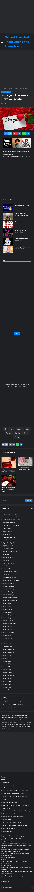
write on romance (8, 678)
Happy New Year (8, 545)
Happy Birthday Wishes (8, 857)
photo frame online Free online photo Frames (16, 811)
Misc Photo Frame (8, 563)
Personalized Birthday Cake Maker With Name (14, 877)
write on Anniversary (9, 589)
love (12, 429)
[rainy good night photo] (8, 207)
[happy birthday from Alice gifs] (8, 241)
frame (16, 697)
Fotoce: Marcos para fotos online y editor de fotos (16, 867)
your (17, 437)
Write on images (12, 88)
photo (9, 433)
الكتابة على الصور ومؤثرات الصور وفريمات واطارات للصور (16, 871)
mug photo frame (8, 566)
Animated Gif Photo (8, 785)
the (26, 704)
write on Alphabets (8, 583)
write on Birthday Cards (10, 597)
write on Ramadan (8, 675)
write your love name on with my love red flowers (8, 489)
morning (18, 701)
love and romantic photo (10, 551)
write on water (7, 684)
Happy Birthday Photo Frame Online (13, 793)
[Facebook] (3, 444)
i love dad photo (20, 222)
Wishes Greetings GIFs (9, 577)
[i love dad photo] (8, 224)
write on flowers (23, 88)
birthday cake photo (9, 522)
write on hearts (7, 638)
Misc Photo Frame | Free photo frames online (16, 805)
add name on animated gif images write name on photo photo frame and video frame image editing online (16, 845)
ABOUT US (6, 782)
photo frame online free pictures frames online (17, 814)
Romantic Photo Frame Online (12, 822)
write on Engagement (9, 623)
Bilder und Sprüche (7, 863)
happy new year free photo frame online (15, 796)
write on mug (7, 661)
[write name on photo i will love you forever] (9, 462)
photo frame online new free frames (13, 816)
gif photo (4, 859)
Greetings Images (6, 842)
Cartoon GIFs (7, 528)
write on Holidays (8, 641)
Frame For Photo (8, 531)
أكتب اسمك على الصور (7, 875)
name (20, 429)
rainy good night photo (22, 205)
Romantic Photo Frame (10, 571)
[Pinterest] (10, 444)
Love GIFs (6, 554)
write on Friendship (8, 632)
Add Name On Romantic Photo (12, 520)
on (28, 429)
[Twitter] (6, 444)
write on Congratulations (10, 615)
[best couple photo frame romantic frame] (8, 249)
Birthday (5, 697)
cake (11, 697)
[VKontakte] (13, 444)
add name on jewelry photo (11, 517)
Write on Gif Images (9, 828)
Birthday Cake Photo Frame (11, 525)
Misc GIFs (6, 560)
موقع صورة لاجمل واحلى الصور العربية (11, 838)
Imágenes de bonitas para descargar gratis (14, 836)
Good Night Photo (8, 540)
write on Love (7, 655)
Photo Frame (6, 808)
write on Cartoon (8, 609)
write (18, 433)
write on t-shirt (7, 681)
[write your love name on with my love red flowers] (9, 480)
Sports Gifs (6, 574)
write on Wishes (7, 690)
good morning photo (9, 537)
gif (21, 697)
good (26, 697)
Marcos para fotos (6, 865)
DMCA (4, 788)
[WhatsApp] (17, 444)
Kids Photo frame (8, 548)
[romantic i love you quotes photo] (8, 232)
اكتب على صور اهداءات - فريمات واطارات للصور (14, 861)
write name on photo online (11, 580)
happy (4, 701)
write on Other (7, 664)
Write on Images (7, 831)
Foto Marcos (5, 840)
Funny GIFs (6, 534)
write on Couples (8, 618)
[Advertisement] (17, 16)
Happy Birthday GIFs (9, 543)
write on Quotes (7, 669)
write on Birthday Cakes (10, 592)
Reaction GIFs (7, 569)
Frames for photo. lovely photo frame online (16, 791)
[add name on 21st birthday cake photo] (8, 216)
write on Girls (7, 635)
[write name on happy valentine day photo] (25, 461)
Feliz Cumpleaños (6, 873)
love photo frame (8, 557)
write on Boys (7, 603)
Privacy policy (7, 819)
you (26, 433)
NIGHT (4, 704)
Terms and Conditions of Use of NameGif (15, 825)
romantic (20, 704)
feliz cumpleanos (6, 869)
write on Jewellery (8, 649)
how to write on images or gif (11, 802)
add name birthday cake (10, 514)
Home (4, 88)
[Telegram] (21, 444)
